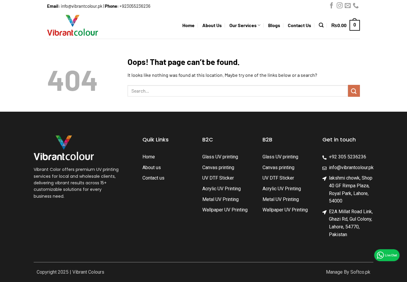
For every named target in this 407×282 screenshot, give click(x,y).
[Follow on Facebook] (332, 7)
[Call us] (356, 7)
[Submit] (354, 90)
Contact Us (299, 25)
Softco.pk (360, 272)
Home (188, 25)
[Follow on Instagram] (340, 7)
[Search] (321, 25)
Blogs (274, 25)
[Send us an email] (348, 7)
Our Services (243, 25)
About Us (212, 25)
